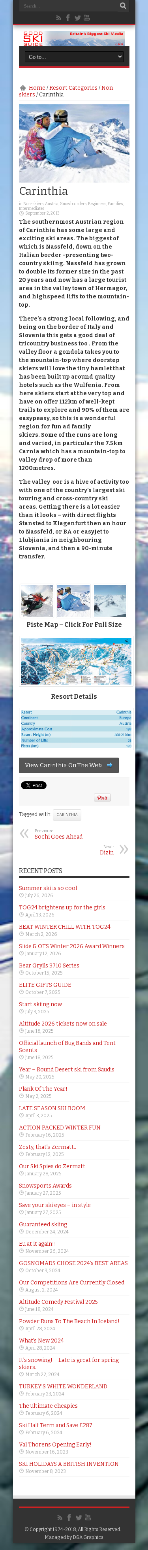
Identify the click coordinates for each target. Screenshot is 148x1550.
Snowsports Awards (45, 1185)
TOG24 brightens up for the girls (62, 907)
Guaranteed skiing (43, 1224)
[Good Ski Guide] (74, 43)
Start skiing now (40, 1004)
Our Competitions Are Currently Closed (71, 1282)
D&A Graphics (88, 1537)
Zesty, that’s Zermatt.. (47, 1147)
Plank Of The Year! (43, 1089)
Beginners (97, 204)
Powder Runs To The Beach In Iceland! (69, 1321)
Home (37, 88)
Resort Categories (73, 88)
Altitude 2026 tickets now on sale (63, 1023)
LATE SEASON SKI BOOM (52, 1108)
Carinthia (67, 815)
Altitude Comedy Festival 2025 (58, 1302)
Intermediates (31, 208)
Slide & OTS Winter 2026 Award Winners (72, 946)
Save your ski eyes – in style (55, 1205)
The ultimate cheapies (48, 1406)
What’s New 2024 (41, 1340)
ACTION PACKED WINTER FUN (60, 1127)
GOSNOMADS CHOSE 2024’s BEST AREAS (73, 1263)
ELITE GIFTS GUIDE (45, 985)
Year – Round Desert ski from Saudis (66, 1069)
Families (115, 204)
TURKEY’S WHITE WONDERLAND (63, 1386)
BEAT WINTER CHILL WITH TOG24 (65, 927)
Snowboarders (73, 204)
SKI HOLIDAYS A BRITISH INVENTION (69, 1464)
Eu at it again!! (37, 1244)
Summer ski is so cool (48, 888)
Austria (51, 204)
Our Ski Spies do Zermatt (52, 1166)
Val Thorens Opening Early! (55, 1444)
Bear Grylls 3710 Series (49, 965)
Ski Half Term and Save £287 (55, 1425)
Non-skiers (33, 204)
